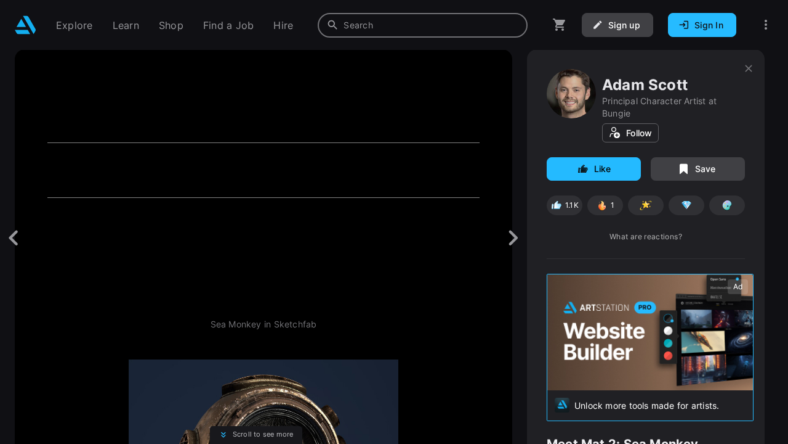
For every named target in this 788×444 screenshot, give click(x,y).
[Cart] (559, 25)
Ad (737, 286)
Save (705, 168)
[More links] (765, 25)
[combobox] (423, 25)
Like (602, 168)
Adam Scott (645, 85)
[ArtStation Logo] (25, 25)
